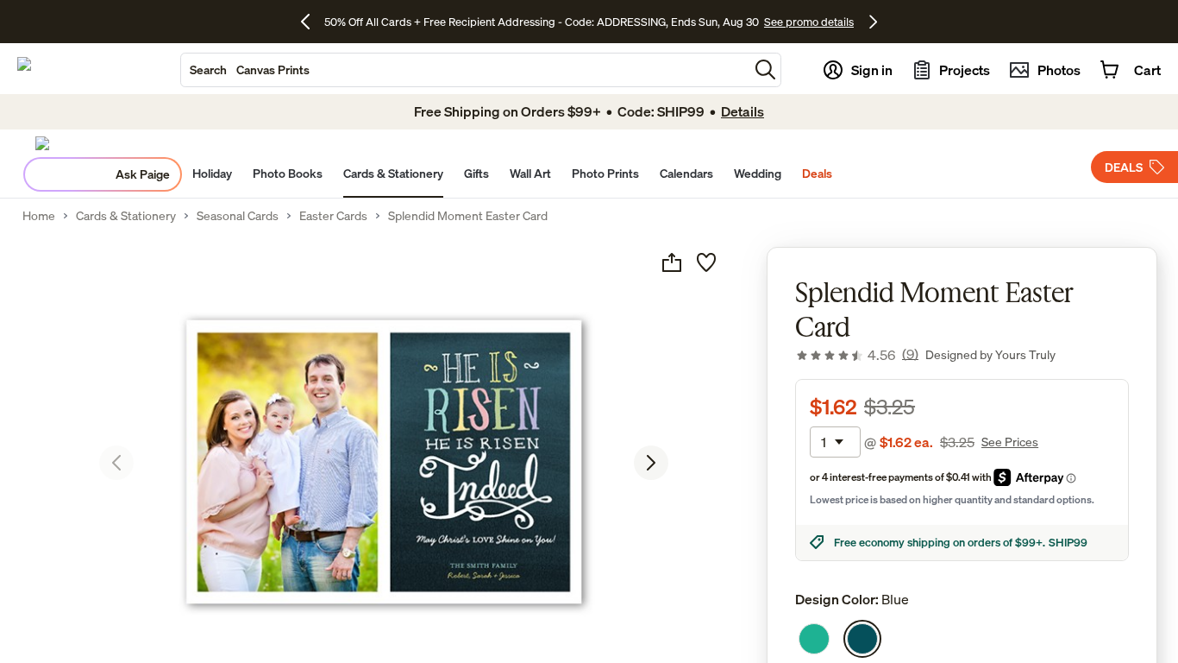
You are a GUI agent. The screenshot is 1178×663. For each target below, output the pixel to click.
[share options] (671, 262)
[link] (856, 354)
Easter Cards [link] (333, 216)
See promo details (809, 21)
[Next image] (651, 462)
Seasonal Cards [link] (238, 216)
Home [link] (38, 216)
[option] (814, 639)
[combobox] (464, 70)
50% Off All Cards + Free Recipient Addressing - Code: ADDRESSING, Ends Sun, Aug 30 (541, 21)
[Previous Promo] (312, 21)
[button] (765, 69)
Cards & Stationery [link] (126, 216)
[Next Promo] (873, 21)
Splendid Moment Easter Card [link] (468, 216)
